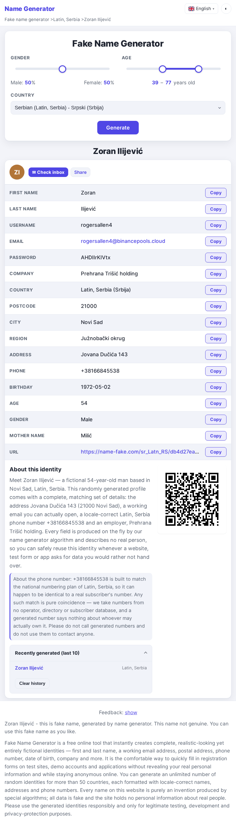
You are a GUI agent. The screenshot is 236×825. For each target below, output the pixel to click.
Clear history (32, 683)
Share (80, 172)
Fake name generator (27, 19)
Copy (216, 192)
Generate (118, 128)
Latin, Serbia (66, 19)
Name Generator (30, 8)
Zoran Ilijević (97, 19)
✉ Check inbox (48, 172)
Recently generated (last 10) (47, 653)
